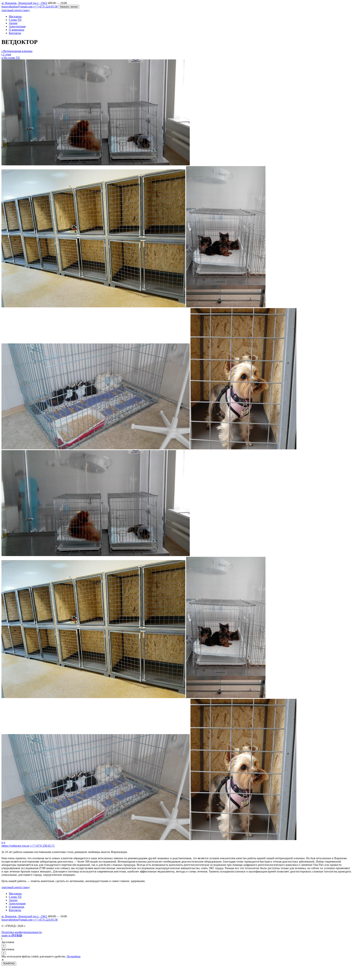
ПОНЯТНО (9, 963)
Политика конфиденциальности (21, 932)
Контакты (15, 33)
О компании (16, 29)
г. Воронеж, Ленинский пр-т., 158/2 (24, 3)
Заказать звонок (69, 6)
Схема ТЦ (15, 19)
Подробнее (74, 956)
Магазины (15, 16)
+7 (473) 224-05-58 (45, 919)
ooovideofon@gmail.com (17, 919)
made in (11, 935)
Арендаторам (17, 26)
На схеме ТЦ (10, 57)
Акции (13, 23)
